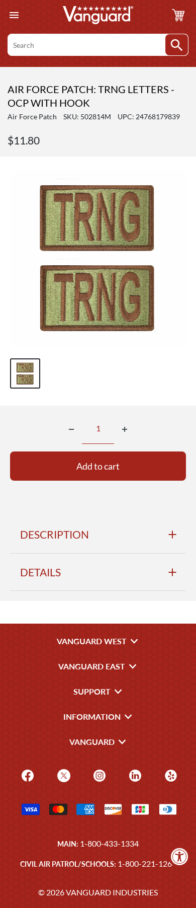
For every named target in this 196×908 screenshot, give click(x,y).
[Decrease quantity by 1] (71, 429)
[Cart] (178, 15)
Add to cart (98, 466)
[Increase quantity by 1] (124, 429)
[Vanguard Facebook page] (26, 774)
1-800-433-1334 (109, 843)
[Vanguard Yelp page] (169, 774)
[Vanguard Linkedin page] (134, 774)
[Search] (176, 44)
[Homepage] (98, 15)
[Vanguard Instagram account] (98, 774)
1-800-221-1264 (147, 863)
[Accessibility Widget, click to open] (179, 856)
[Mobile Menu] (14, 15)
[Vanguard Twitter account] (62, 774)
